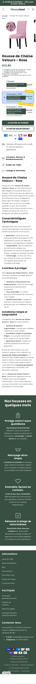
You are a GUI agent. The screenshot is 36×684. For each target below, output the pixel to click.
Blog (3, 567)
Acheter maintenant (18, 128)
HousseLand (20, 656)
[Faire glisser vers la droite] (22, 52)
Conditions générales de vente (9, 597)
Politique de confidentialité (19, 662)
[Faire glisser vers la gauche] (13, 52)
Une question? (7, 571)
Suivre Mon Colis (8, 575)
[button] (3, 9)
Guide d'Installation (9, 563)
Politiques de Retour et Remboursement (9, 614)
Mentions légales (13, 671)
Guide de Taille (7, 559)
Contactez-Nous (8, 583)
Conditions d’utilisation (11, 665)
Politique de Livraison (6, 603)
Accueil (5, 16)
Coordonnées (25, 671)
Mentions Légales (8, 609)
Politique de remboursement (19, 659)
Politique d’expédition (27, 665)
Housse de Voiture (9, 579)
